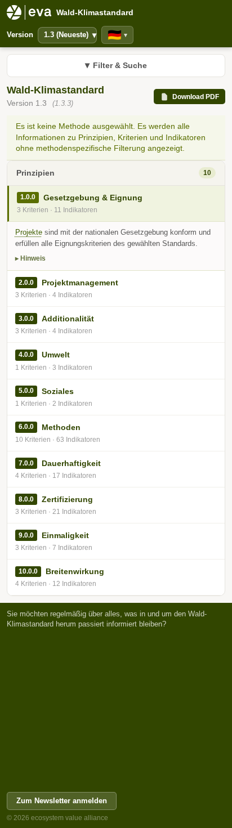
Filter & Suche (116, 65)
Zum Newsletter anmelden (61, 800)
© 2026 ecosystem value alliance (57, 817)
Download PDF (195, 96)
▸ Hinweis (30, 258)
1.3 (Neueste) (70, 34)
